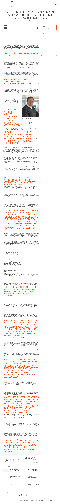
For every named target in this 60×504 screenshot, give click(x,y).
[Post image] (5, 470)
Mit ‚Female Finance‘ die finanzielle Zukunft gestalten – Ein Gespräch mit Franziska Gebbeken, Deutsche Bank (14, 471)
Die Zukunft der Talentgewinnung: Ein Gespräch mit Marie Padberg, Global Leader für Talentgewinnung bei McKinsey (33, 471)
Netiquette (43, 500)
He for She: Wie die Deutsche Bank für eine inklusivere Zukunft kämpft (14, 483)
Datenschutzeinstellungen (35, 500)
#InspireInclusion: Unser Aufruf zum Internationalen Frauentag (33, 477)
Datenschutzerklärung (26, 500)
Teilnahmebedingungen (49, 500)
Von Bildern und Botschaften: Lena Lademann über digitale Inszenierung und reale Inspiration (33, 483)
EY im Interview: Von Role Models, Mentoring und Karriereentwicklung (14, 477)
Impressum (20, 500)
